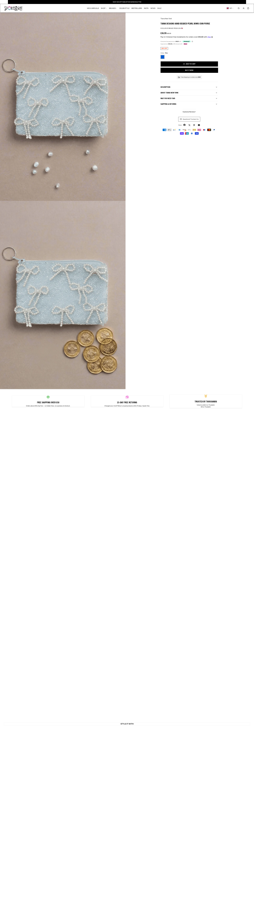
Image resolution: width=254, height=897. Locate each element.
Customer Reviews (189, 112)
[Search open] (239, 8)
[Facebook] (184, 125)
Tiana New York (166, 19)
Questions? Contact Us (191, 119)
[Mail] (199, 125)
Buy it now (189, 70)
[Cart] (248, 8)
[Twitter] (189, 125)
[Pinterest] (194, 125)
